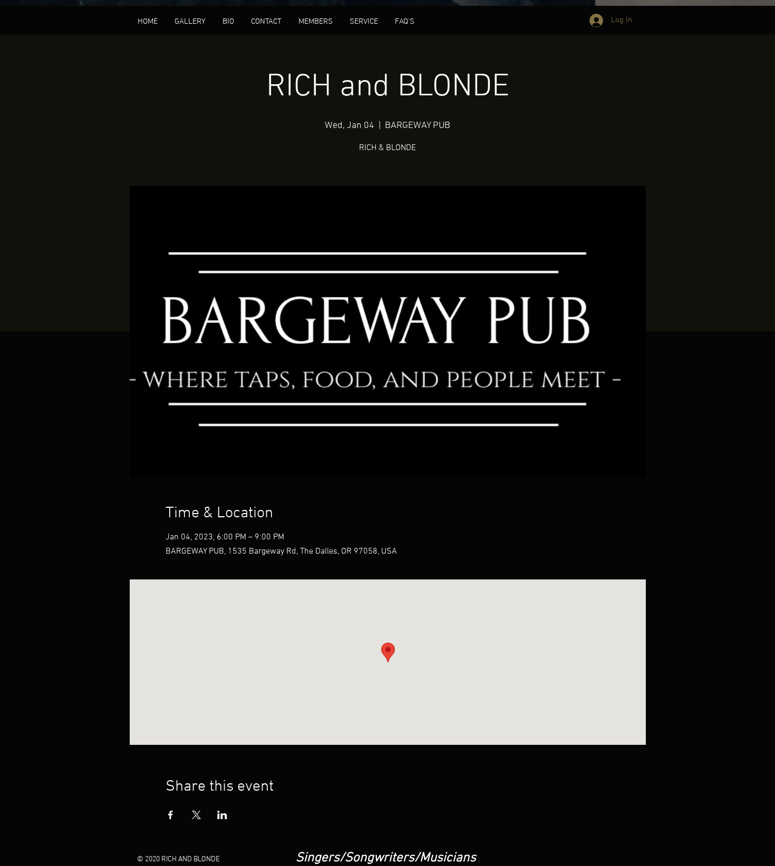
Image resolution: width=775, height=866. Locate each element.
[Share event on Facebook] (171, 815)
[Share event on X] (196, 815)
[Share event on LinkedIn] (222, 815)
